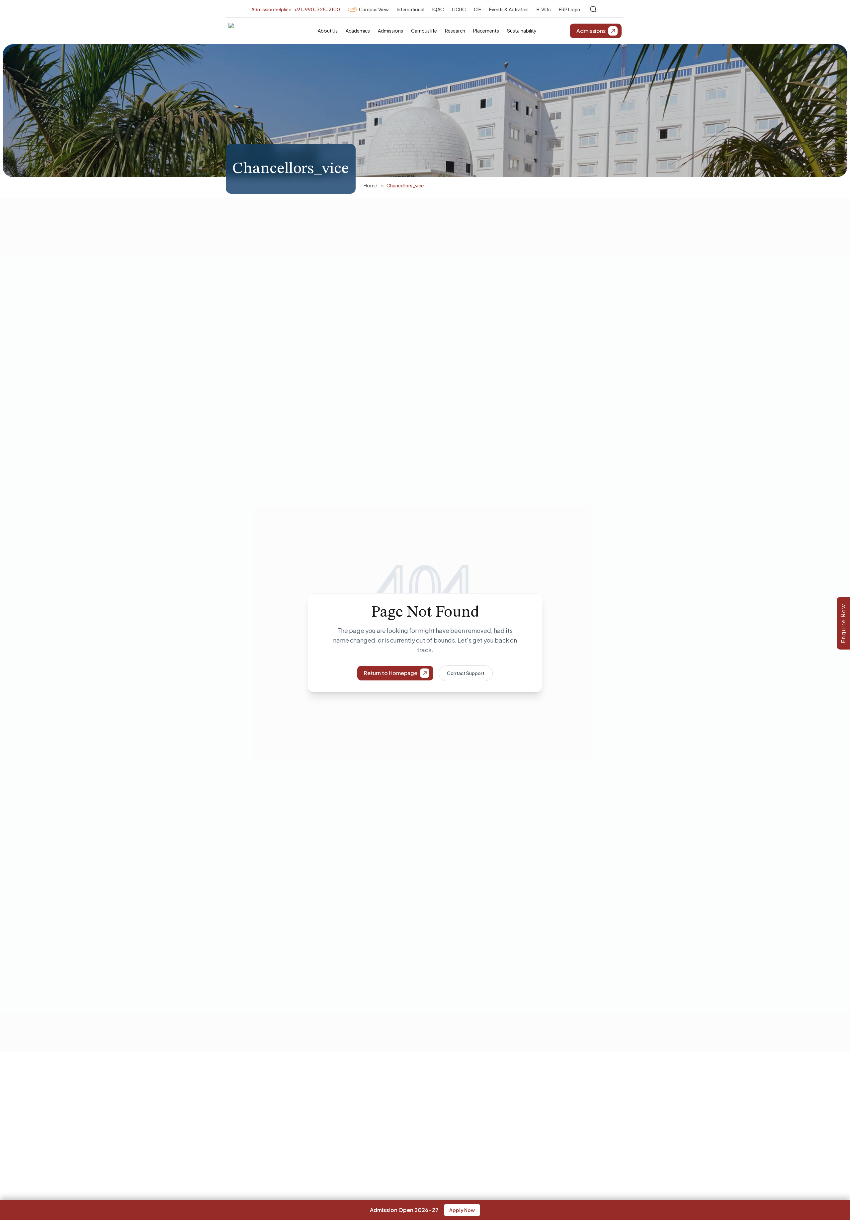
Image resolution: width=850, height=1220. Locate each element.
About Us (328, 31)
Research (455, 31)
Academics (358, 31)
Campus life (424, 31)
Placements (486, 31)
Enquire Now (843, 623)
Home (370, 185)
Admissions (390, 31)
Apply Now (462, 1210)
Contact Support (465, 673)
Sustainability (522, 31)
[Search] (593, 9)
